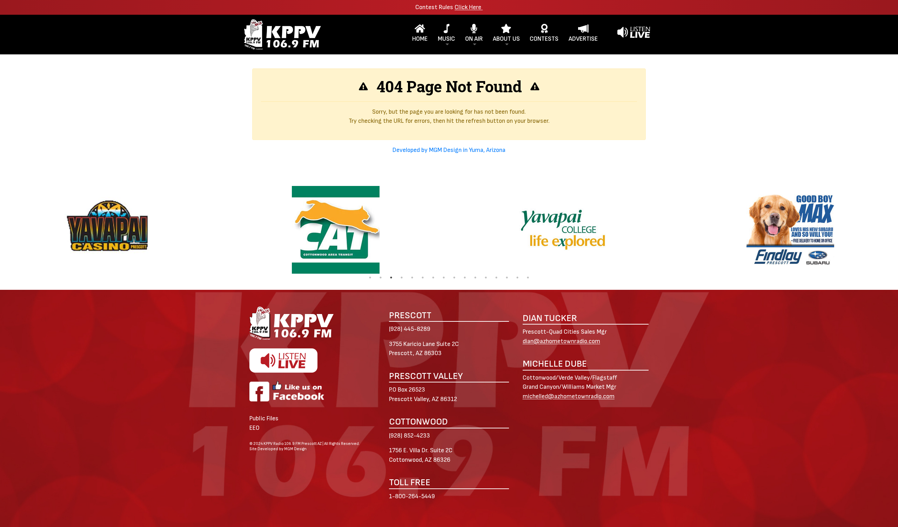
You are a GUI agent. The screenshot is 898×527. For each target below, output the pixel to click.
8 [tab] (443, 277)
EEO (254, 428)
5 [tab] (412, 277)
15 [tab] (517, 277)
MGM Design (295, 449)
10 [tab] (464, 277)
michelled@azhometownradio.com (569, 396)
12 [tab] (485, 277)
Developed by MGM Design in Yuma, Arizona (449, 150)
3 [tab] (391, 277)
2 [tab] (380, 277)
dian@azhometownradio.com (561, 341)
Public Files (264, 418)
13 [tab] (496, 277)
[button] (446, 34)
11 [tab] (475, 277)
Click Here (469, 7)
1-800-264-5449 (412, 496)
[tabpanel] (335, 230)
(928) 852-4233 (409, 435)
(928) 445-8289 (409, 329)
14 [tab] (506, 277)
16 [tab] (527, 277)
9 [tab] (454, 277)
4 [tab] (401, 277)
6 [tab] (422, 277)
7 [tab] (433, 277)
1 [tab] (370, 277)
